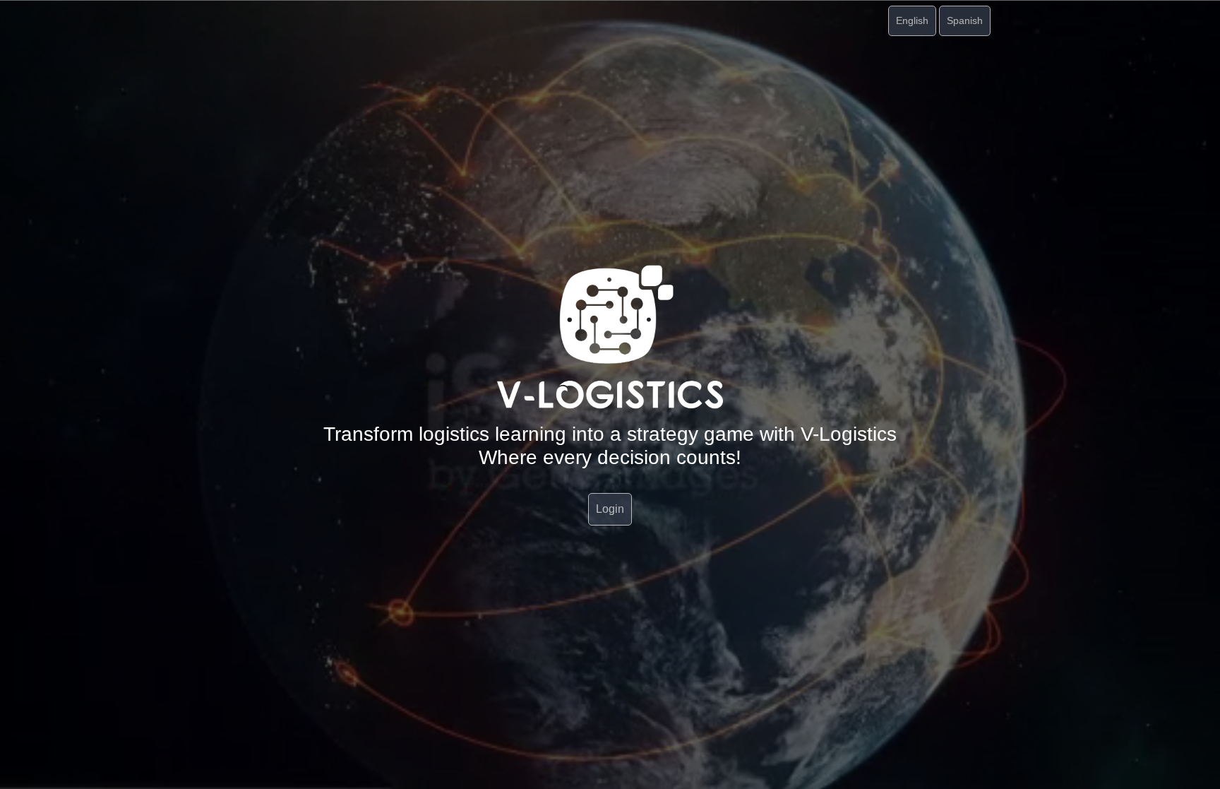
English (912, 20)
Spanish (965, 20)
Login (610, 509)
